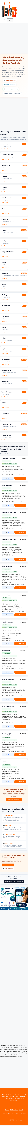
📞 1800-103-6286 (8, 868)
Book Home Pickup (8, 865)
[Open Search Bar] (4, 20)
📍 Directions (20, 478)
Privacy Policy (16, 1114)
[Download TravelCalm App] (14, 910)
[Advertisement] (14, 37)
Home (1, 51)
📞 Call (7, 478)
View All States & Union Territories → (14, 881)
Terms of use (6, 1114)
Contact (23, 1114)
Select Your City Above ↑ (14, 799)
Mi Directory (14, 1110)
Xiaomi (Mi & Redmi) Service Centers (12, 51)
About (21, 1110)
